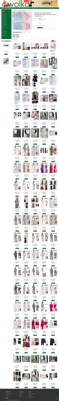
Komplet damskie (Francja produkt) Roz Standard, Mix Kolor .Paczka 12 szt (44, 106)
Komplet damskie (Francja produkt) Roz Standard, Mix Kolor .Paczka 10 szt (17, 123)
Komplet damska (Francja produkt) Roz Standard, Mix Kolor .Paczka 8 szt (17, 227)
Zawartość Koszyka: (46, 1)
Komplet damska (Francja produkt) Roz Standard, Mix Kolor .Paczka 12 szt (35, 193)
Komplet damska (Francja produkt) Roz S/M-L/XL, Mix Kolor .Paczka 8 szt (44, 88)
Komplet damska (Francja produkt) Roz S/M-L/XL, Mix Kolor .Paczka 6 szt (17, 106)
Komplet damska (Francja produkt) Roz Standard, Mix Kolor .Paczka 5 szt (53, 314)
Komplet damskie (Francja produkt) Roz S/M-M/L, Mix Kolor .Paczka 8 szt (53, 54)
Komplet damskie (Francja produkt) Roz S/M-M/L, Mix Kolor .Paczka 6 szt (44, 71)
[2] (14, 36)
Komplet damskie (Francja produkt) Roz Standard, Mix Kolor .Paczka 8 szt (26, 123)
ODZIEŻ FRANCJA (18, 10)
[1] (18, 36)
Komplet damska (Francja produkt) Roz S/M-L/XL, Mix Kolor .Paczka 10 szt (17, 158)
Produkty (15, 10)
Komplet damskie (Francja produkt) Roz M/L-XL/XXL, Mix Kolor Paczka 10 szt (17, 54)
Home (13, 10)
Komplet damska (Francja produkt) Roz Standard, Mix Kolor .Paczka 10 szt (35, 88)
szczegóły (6, 63)
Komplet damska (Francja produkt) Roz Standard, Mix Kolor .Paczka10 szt (53, 210)
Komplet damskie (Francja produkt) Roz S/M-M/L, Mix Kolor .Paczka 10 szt (44, 384)
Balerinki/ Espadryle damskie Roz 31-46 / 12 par (6, 44)
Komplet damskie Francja (23, 10)
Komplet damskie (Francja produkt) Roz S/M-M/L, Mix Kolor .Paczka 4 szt (53, 367)
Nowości (20, 396)
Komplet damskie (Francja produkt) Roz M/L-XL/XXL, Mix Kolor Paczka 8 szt (35, 54)
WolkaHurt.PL (12, 400)
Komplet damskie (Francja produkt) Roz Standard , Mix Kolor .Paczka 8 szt (53, 141)
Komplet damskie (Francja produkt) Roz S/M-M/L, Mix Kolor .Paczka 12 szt (35, 123)
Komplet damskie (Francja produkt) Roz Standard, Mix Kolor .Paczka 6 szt (35, 349)
